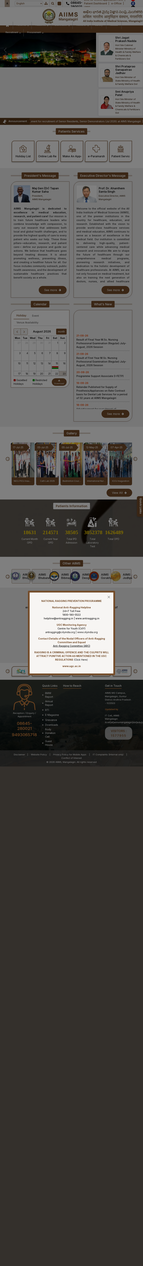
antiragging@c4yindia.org (60, 632)
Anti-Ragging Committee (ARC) (71, 645)
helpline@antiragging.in (58, 618)
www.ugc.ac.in (71, 666)
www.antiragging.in (87, 618)
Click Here (81, 659)
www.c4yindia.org (87, 632)
